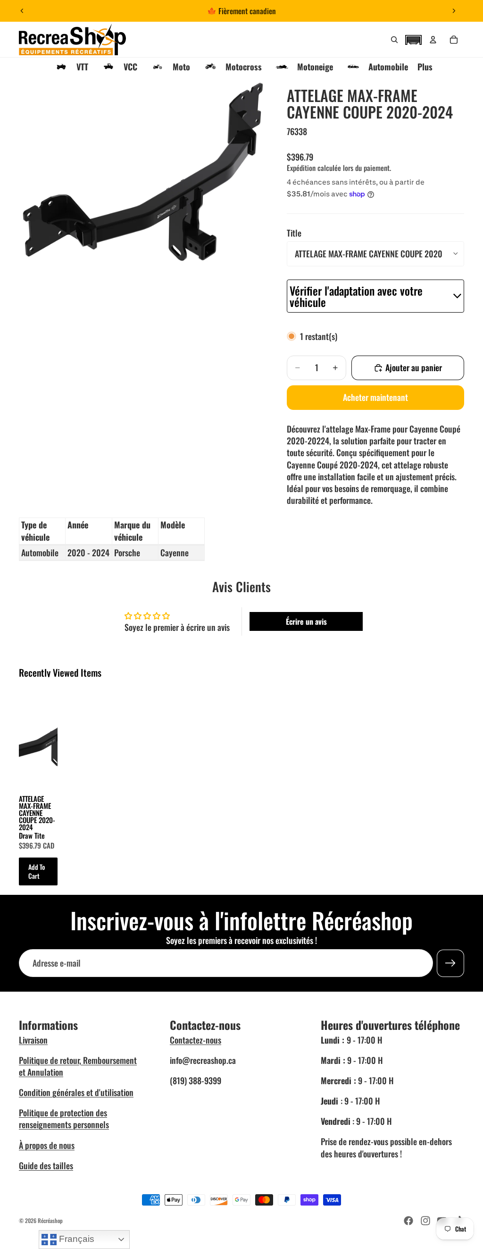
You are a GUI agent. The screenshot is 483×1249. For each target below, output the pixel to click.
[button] (413, 38)
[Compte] (433, 39)
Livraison (33, 1040)
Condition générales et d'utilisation (76, 1092)
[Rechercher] (394, 39)
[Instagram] (425, 1220)
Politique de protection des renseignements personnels (64, 1118)
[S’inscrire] (450, 963)
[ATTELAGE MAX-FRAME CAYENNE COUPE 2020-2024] (38, 736)
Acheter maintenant (375, 397)
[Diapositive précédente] (22, 10)
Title (294, 233)
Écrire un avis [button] (306, 621)
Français (75, 1239)
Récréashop (50, 1220)
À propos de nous (47, 1145)
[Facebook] (408, 1220)
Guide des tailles (46, 1165)
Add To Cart (36, 871)
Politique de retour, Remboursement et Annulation (78, 1066)
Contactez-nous (195, 1040)
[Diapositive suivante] (453, 10)
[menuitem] (425, 66)
